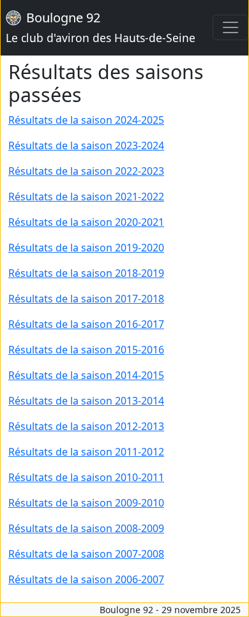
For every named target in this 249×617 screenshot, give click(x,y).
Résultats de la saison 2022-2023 (86, 171)
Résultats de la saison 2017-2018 (86, 299)
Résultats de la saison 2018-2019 (86, 273)
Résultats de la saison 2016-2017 (86, 324)
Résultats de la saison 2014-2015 (86, 375)
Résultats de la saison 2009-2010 (86, 503)
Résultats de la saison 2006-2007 (86, 579)
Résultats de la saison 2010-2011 (86, 477)
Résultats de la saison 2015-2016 (86, 350)
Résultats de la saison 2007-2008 (86, 554)
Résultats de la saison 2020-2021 (86, 222)
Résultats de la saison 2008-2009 (86, 528)
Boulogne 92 (100, 27)
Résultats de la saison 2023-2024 (86, 145)
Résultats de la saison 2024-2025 (86, 120)
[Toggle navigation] (230, 27)
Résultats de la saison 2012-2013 (86, 426)
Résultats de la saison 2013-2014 (86, 401)
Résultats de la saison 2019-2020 (86, 248)
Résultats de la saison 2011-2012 (86, 452)
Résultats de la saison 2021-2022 (86, 197)
